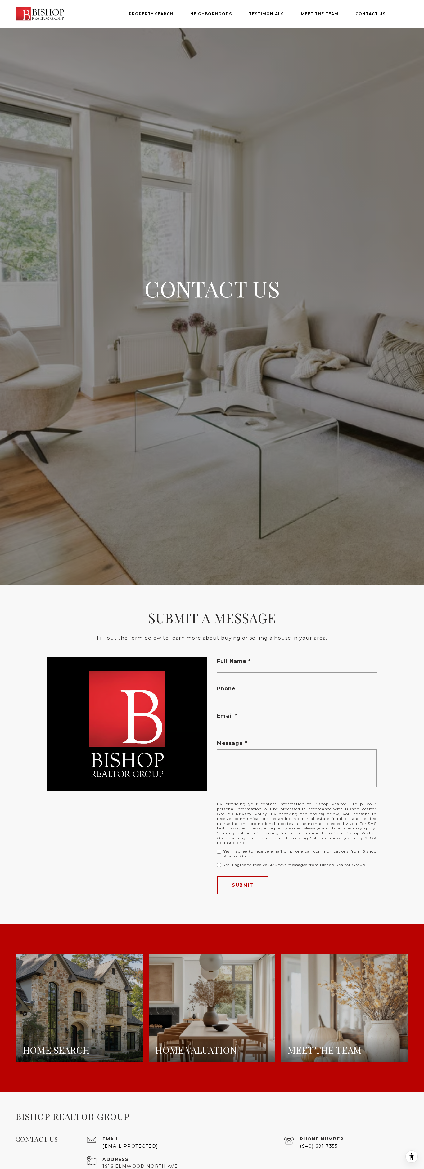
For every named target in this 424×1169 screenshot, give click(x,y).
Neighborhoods (211, 13)
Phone (226, 688)
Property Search (151, 13)
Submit (242, 885)
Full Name (231, 661)
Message (230, 743)
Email (225, 716)
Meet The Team (319, 13)
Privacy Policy (251, 813)
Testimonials (266, 13)
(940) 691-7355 (318, 1146)
